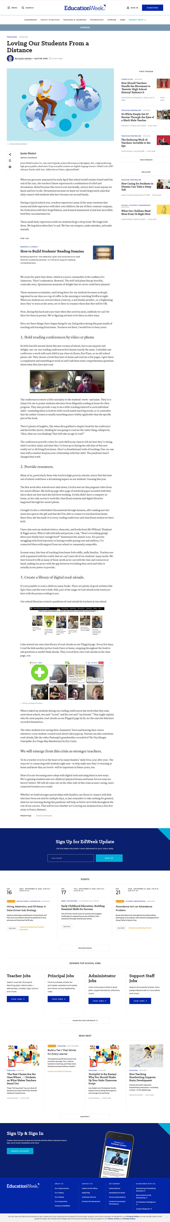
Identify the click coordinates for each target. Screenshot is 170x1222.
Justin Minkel (25, 58)
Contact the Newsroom (91, 1201)
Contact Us (87, 1184)
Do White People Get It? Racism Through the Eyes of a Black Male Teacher (137, 117)
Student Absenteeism (136, 901)
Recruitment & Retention (28, 901)
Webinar (46, 901)
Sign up (109, 858)
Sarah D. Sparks (127, 195)
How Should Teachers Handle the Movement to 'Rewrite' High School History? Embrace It (135, 88)
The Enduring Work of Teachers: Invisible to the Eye (135, 143)
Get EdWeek (114, 1184)
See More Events (85, 948)
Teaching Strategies (44, 816)
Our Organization (62, 1188)
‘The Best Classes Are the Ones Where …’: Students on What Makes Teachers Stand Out (21, 1079)
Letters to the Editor (90, 1188)
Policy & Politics (50, 20)
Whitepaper (73, 1046)
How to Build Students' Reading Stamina (52, 251)
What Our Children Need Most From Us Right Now (135, 212)
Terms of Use (113, 1219)
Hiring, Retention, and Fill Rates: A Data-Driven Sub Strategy (26, 908)
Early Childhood (69, 901)
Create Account (20, 1151)
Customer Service (89, 1197)
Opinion (112, 20)
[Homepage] (85, 7)
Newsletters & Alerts (117, 1193)
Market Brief (136, 20)
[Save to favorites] (10, 161)
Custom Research (143, 1209)
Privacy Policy (133, 1216)
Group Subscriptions (117, 1197)
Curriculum (127, 79)
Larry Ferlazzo (12, 1098)
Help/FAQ (86, 1193)
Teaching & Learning (74, 20)
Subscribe (152, 8)
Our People (59, 1197)
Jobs (122, 20)
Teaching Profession (131, 110)
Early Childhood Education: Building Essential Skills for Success (83, 907)
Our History (59, 1193)
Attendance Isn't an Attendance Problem (134, 908)
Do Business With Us (145, 1184)
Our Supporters (61, 1201)
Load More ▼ (85, 1116)
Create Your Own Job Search (84, 1020)
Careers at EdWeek (62, 1206)
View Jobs (17, 999)
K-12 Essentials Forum (89, 901)
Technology (97, 20)
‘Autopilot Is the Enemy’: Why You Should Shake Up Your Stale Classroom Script (102, 1079)
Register (12, 928)
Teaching (12, 37)
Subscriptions (114, 1188)
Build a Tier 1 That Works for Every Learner (62, 1052)
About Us (59, 1184)
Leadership (30, 20)
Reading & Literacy (29, 247)
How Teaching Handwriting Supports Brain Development (142, 1077)
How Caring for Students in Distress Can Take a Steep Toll (137, 186)
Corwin (148, 928)
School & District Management (136, 205)
